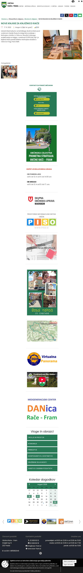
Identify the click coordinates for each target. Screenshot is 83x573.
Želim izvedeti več (69, 561)
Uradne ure (76, 537)
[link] (62, 15)
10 (29, 496)
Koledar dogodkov (42, 480)
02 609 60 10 (34, 541)
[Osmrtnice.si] (16, 521)
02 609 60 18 (34, 543)
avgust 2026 (42, 484)
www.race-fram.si (34, 549)
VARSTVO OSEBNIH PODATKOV (40, 468)
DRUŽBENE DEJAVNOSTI (37, 462)
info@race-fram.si (34, 546)
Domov (4, 19)
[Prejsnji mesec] (29, 484)
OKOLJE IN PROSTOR (36, 437)
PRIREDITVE (32, 450)
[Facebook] (40, 553)
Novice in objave (31, 19)
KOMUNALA (32, 443)
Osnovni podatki (9, 537)
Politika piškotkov (35, 571)
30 (55, 502)
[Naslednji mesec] (55, 484)
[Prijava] (81, 1)
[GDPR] (67, 521)
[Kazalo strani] (79, 1)
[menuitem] (11, 5)
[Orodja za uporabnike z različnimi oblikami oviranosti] (73, 1)
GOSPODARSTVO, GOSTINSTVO (40, 456)
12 (37, 496)
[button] (3, 522)
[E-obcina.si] (50, 521)
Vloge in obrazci (42, 431)
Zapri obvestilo (68, 565)
